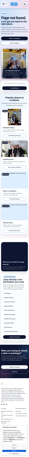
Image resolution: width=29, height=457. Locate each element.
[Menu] (14, 4)
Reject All (14, 448)
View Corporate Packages (14, 167)
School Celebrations (9, 310)
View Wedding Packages (14, 135)
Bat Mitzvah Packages (9, 318)
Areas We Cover (8, 327)
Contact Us (14, 371)
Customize (14, 445)
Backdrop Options (9, 297)
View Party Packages (14, 199)
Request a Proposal (14, 337)
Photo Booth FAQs (9, 323)
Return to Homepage (14, 38)
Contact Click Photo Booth (11, 331)
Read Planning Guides (14, 230)
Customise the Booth (9, 301)
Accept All (14, 450)
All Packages (7, 293)
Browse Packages (14, 43)
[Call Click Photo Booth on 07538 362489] (25, 4)
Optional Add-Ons (8, 306)
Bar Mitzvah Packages (9, 314)
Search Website (14, 88)
